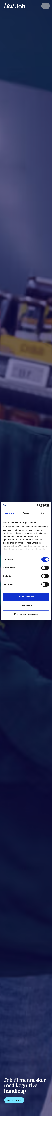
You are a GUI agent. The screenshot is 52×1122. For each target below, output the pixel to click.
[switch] (45, 568)
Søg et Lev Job (14, 1100)
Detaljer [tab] (26, 513)
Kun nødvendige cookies (26, 614)
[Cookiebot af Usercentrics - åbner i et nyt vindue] (37, 505)
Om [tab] (42, 513)
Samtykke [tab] (9, 513)
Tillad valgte (26, 605)
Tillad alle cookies (26, 596)
